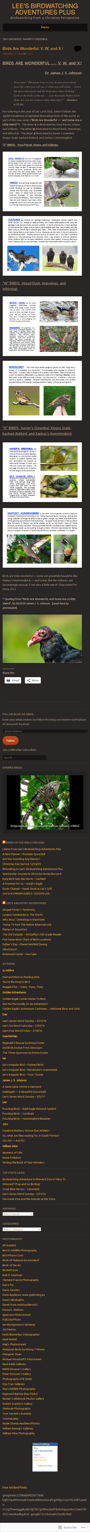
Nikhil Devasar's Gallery (17, 1369)
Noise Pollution (12, 1157)
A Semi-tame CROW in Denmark (22, 1086)
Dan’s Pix (8, 1284)
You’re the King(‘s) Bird (16, 981)
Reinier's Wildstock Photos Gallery (23, 1398)
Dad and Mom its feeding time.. (22, 976)
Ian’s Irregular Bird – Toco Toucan (23, 1074)
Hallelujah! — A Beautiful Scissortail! (24, 1091)
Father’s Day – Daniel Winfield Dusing (25, 944)
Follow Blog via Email (18, 714)
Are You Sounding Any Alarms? (21, 858)
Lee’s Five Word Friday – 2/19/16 (22, 1030)
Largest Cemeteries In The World (22, 914)
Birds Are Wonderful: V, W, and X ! (33, 48)
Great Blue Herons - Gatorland (21, 1189)
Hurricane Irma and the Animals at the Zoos (29, 1198)
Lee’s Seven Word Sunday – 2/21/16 (24, 1020)
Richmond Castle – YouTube (19, 954)
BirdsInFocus (10, 1270)
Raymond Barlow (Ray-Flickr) (20, 1393)
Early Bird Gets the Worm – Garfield (24, 878)
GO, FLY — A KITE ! (14, 1140)
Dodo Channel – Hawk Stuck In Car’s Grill (27, 888)
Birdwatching (39, 1460)
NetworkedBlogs (41, 1444)
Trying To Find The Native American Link (27, 924)
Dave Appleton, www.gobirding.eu (24, 1294)
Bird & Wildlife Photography (20, 1250)
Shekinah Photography (16, 1408)
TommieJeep (10, 1418)
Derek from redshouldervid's (20, 1304)
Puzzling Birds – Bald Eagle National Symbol (29, 1108)
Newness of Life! (12, 1152)
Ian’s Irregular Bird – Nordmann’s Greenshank (30, 1069)
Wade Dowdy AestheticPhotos (21, 1423)
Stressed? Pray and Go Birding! (21, 1184)
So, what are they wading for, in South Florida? (31, 1135)
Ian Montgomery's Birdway (19, 1324)
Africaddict (9, 1245)
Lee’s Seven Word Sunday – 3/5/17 (24, 1096)
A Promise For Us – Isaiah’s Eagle (22, 883)
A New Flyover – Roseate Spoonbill (24, 854)
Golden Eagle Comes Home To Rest (24, 998)
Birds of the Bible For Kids (25, 842)
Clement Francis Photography (21, 1279)
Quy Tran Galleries (14, 1383)
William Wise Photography (19, 1433)
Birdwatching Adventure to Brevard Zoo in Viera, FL (34, 1179)
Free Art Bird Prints (15, 1487)
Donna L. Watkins (13, 1309)
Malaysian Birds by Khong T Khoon (24, 1349)
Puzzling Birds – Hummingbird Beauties (26, 1118)
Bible (35, 1457)
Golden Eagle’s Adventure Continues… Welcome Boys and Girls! (41, 1008)
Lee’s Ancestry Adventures (26, 903)
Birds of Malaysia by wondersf (21, 1260)
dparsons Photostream (17, 1314)
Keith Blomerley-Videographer (21, 1334)
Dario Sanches (11, 1289)
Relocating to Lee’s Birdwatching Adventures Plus (33, 868)
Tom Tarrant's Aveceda (17, 1413)
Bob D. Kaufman (12, 1275)
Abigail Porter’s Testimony (19, 909)
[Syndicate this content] (4, 842)
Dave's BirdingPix (13, 1299)
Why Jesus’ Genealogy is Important (24, 919)
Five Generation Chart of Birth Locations (27, 939)
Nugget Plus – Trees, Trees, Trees (23, 986)
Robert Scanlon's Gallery (17, 1403)
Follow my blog (45, 1465)
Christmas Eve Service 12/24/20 (22, 863)
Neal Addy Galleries (14, 1364)
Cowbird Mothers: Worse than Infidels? (26, 1130)
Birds (42, 1457)
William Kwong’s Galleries (18, 1428)
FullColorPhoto (12, 1319)
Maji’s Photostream (14, 1344)
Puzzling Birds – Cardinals (18, 1113)
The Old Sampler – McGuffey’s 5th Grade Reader (32, 934)
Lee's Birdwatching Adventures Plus (45, 8)
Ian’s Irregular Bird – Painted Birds (23, 1064)
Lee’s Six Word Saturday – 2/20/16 (23, 1025)
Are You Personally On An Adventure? (25, 1003)
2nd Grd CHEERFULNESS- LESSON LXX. (26, 893)
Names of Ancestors (15, 929)
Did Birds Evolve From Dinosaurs (22, 1047)
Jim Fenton (9, 1329)
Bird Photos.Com (13, 1255)
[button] (35, 818)
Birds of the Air (12, 1265)
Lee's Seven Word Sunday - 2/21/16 (24, 1193)
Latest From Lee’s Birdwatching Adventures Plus (32, 848)
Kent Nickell (10, 1339)
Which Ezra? (10, 949)
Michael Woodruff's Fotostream (22, 1359)
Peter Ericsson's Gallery (17, 1373)
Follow (10, 740)
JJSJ (30, 53)
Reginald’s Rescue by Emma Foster (24, 1042)
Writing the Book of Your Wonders (23, 1162)
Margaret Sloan (12, 1354)
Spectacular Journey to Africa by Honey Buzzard (32, 873)
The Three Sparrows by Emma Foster (25, 1052)
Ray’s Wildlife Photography (19, 1388)
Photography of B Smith (17, 1378)
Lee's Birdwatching (43, 1451)
